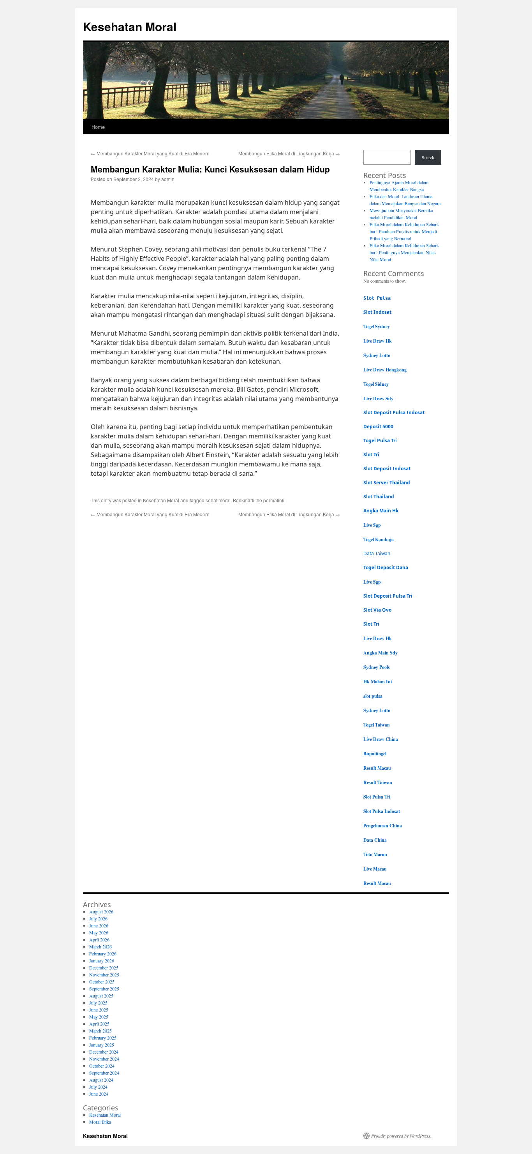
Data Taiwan (376, 553)
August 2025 (101, 995)
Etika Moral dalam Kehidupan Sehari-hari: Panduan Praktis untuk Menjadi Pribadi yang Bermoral (404, 231)
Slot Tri (371, 454)
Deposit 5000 (378, 426)
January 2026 (101, 960)
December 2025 (103, 967)
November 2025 (104, 974)
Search (428, 157)
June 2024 (98, 1094)
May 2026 (98, 932)
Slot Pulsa (377, 298)
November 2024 (104, 1058)
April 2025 (99, 1023)
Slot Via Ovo (377, 610)
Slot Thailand (378, 496)
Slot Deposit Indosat (386, 468)
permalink (273, 500)
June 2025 (98, 1009)
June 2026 (98, 925)
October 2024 (102, 1066)
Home (98, 126)
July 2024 (98, 1087)
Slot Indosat (377, 312)
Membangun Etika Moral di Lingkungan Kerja (289, 153)
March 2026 (100, 946)
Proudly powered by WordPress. (401, 1136)
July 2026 (98, 918)
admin (167, 179)
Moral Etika (100, 1122)
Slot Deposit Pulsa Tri (387, 596)
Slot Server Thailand (386, 482)
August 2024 (101, 1080)
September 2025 (104, 988)
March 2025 (100, 1030)
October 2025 (102, 981)
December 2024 (103, 1051)
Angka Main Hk (380, 510)
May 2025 (98, 1016)
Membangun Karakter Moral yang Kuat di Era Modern (150, 153)
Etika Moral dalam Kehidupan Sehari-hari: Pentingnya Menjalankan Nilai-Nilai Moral (404, 252)
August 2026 (101, 911)
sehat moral (218, 500)
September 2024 (104, 1073)
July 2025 (98, 1002)
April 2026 (99, 939)
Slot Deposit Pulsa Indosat (394, 412)
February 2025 (102, 1037)
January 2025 (101, 1044)
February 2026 (102, 953)
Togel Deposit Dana (385, 567)
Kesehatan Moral (129, 26)
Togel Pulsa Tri (380, 440)
